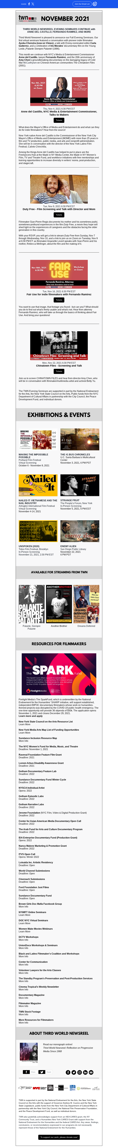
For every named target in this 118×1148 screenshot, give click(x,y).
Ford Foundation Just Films (34, 887)
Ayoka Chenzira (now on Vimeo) (36, 43)
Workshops (38, 945)
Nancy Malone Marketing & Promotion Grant (43, 846)
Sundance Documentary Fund (35, 895)
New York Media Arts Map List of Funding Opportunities (49, 730)
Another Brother (59, 626)
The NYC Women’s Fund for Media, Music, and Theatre (48, 746)
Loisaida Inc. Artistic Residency (36, 862)
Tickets (59, 120)
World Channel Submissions (34, 871)
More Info (23, 906)
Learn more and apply (31, 716)
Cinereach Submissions (32, 879)
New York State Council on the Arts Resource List (46, 721)
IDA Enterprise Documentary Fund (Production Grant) (48, 837)
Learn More (24, 733)
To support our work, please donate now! (59, 1137)
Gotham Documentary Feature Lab (37, 771)
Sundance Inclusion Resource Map (38, 738)
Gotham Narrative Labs (31, 804)
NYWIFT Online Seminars (32, 912)
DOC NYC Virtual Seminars (33, 920)
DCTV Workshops (28, 937)
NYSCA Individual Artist (31, 788)
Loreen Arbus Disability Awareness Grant (41, 763)
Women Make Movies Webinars (36, 929)
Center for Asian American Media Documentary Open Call (50, 821)
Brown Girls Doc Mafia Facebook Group (40, 904)
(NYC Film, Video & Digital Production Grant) (63, 813)
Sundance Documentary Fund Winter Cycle (42, 779)
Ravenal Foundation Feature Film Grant (40, 755)
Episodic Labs (35, 796)
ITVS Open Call (27, 854)
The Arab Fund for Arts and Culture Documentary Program (50, 829)
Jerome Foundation (29, 813)
